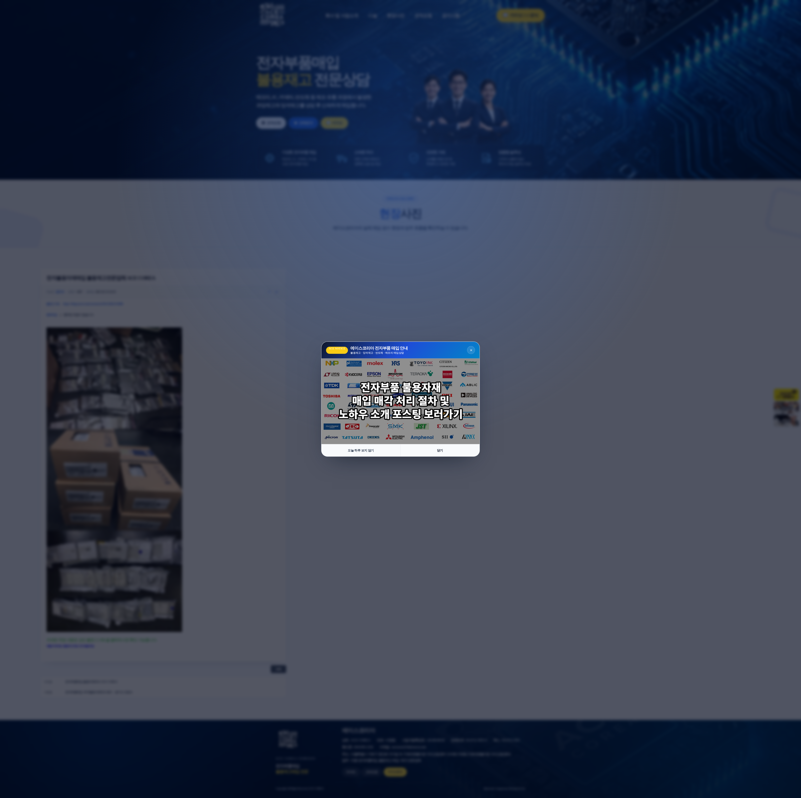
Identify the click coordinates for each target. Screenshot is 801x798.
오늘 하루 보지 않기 (361, 450)
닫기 (440, 450)
